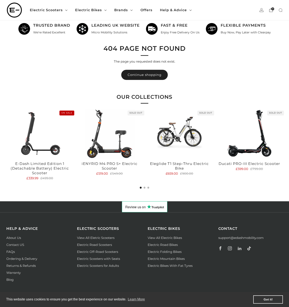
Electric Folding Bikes (165, 252)
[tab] (141, 188)
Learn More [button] (136, 299)
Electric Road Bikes (163, 245)
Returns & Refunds (21, 266)
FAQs (10, 252)
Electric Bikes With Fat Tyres (170, 266)
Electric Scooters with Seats (98, 259)
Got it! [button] (268, 299)
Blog (10, 280)
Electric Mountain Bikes (166, 259)
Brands (121, 10)
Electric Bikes (88, 10)
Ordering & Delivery (21, 259)
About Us (13, 238)
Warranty (13, 273)
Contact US (15, 245)
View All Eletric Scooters (95, 238)
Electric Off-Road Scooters (97, 252)
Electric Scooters (46, 10)
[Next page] (283, 134)
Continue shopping (144, 75)
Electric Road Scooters (94, 245)
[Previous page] (6, 134)
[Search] (280, 10)
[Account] (261, 10)
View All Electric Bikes (165, 238)
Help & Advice (173, 10)
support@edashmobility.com (241, 238)
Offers (146, 10)
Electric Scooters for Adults (98, 266)
